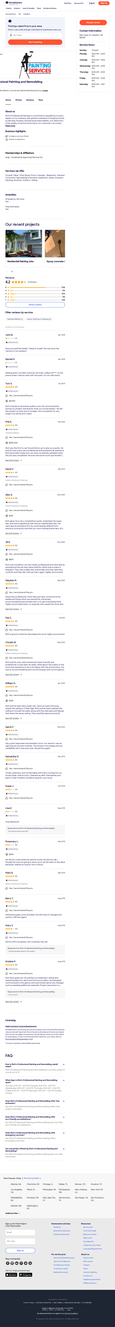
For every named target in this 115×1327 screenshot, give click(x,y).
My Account (88, 1227)
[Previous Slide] (6, 271)
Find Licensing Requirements (16, 1039)
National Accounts (61, 1272)
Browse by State (31, 1178)
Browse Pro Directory (62, 1231)
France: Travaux (28, 1303)
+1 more (45, 91)
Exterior (17, 8)
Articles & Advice (49, 8)
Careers (86, 1265)
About (8, 100)
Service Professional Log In (64, 1258)
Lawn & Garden (28, 8)
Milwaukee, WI (49, 1189)
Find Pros (57, 1227)
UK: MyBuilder (87, 1303)
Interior (9, 8)
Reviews (30, 100)
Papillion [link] (26, 14)
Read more (10, 126)
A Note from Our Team (92, 1245)
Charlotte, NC (33, 1184)
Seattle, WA (16, 1206)
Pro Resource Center (62, 1265)
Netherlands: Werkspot (72, 1303)
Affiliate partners (90, 1283)
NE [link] (20, 14)
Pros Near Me (88, 1242)
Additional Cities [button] (11, 1213)
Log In (92, 3)
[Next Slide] (12, 271)
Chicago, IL (48, 1184)
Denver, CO (80, 1184)
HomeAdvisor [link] (10, 14)
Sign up (20, 1250)
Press (85, 1269)
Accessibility (68, 1309)
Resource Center (90, 1234)
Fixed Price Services (61, 1234)
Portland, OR (33, 1198)
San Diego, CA (81, 1198)
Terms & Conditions (71, 1313)
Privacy (44, 1309)
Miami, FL (31, 1189)
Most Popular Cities (12, 1178)
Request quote (93, 22)
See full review (12, 460)
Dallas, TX (63, 1184)
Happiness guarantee (91, 1279)
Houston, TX (96, 1184)
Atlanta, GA (16, 1184)
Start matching (35, 42)
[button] (23, 248)
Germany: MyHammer (43, 1303)
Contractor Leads (61, 1269)
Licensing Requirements (92, 1249)
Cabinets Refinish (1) (15, 319)
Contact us (87, 1276)
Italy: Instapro (57, 1303)
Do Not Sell (59, 1309)
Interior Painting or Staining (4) (39, 319)
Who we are (88, 1261)
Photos (18, 100)
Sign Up (104, 3)
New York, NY (97, 1189)
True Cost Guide (89, 1231)
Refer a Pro (87, 1238)
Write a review (35, 305)
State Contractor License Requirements (20, 1026)
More (39, 8)
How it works (88, 1258)
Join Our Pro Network (62, 1261)
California (51, 1309)
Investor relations (90, 1272)
